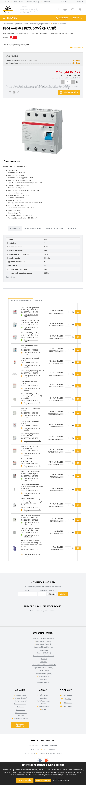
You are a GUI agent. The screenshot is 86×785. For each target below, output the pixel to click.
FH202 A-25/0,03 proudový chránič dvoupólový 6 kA (30, 473)
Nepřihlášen (63, 18)
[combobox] (64, 1)
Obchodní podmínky (20, 704)
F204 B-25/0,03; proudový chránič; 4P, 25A (30, 435)
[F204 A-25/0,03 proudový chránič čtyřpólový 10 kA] (14, 324)
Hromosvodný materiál (43, 644)
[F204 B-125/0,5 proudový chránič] (14, 425)
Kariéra (43, 709)
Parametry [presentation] (15, 228)
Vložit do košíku (71, 92)
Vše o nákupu (18, 2)
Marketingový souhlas (21, 718)
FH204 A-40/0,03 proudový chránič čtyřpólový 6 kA (30, 529)
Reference (68, 695)
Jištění (55, 24)
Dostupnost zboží (20, 701)
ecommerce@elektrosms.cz (52, 753)
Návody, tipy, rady (33, 2)
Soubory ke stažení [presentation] (32, 228)
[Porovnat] (65, 9)
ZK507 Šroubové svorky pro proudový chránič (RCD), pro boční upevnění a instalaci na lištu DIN (31, 544)
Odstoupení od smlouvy (20, 725)
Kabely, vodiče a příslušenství (43, 647)
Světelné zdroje (44, 670)
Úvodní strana (8, 24)
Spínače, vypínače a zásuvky (43, 668)
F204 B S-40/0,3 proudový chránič (30, 410)
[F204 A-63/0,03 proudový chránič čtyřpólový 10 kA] (14, 337)
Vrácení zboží (20, 710)
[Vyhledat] (57, 9)
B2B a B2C (68, 703)
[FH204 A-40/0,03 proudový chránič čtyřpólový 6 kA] (14, 532)
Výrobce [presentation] (72, 228)
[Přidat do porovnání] (14, 92)
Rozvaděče (43, 662)
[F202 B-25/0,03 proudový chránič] (14, 362)
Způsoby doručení (21, 698)
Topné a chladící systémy (44, 673)
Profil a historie (43, 695)
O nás (7, 2)
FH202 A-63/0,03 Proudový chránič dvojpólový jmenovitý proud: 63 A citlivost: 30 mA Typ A (31, 502)
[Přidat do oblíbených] (9, 92)
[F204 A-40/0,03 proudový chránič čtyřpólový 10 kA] (14, 312)
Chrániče (63, 24)
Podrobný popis (75, 47)
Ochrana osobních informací (21, 714)
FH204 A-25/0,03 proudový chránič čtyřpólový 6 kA (30, 517)
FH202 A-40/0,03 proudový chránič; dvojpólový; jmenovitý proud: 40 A (32, 486)
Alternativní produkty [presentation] (21, 300)
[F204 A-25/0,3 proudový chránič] (14, 374)
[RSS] (46, 760)
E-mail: (27, 590)
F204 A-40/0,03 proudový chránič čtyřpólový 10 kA (30, 309)
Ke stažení (43, 698)
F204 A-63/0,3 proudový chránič (29, 347)
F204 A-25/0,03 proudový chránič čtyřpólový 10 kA (30, 322)
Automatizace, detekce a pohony (43, 638)
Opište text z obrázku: (47, 590)
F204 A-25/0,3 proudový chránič (32, 371)
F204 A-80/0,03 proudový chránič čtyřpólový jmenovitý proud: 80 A (31, 396)
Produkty (12, 18)
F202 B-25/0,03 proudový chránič (30, 359)
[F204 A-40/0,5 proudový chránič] (14, 385)
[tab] (15, 228)
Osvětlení (44, 659)
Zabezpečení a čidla (43, 682)
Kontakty (47, 2)
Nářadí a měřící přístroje (43, 653)
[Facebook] (39, 760)
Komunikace (44, 650)
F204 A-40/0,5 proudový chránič (29, 382)
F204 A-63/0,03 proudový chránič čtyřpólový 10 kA (30, 334)
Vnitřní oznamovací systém (44, 702)
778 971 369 (31, 753)
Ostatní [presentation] (38, 300)
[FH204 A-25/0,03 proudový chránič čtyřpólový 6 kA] (14, 519)
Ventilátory (43, 679)
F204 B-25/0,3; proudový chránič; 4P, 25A (29, 448)
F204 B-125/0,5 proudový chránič (30, 422)
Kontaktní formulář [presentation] (54, 228)
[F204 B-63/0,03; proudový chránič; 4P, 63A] (14, 463)
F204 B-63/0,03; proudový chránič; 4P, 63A (30, 460)
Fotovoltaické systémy (43, 641)
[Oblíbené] (72, 9)
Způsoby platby (21, 695)
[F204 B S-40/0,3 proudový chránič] (14, 412)
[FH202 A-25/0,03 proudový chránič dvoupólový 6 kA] (14, 476)
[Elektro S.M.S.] (8, 9)
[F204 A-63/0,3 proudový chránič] (43, 130)
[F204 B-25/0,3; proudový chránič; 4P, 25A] (14, 450)
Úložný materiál (44, 676)
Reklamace (20, 707)
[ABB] (13, 38)
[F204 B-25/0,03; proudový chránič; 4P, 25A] (14, 438)
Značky (68, 699)
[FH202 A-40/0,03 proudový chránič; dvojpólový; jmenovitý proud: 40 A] (14, 489)
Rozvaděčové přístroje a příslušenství (37, 24)
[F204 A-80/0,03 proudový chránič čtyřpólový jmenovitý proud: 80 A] (14, 399)
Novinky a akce (43, 706)
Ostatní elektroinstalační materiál (43, 656)
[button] (73, 82)
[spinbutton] (68, 82)
